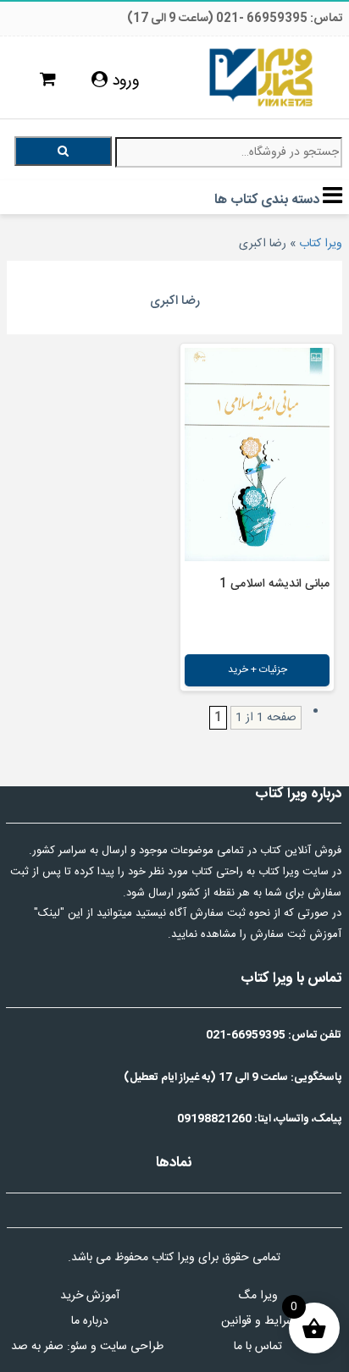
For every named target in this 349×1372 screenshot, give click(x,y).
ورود (124, 81)
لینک (49, 913)
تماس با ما (258, 1346)
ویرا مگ (258, 1296)
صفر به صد (37, 1346)
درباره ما (89, 1321)
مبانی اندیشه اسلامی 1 (274, 584)
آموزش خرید (89, 1296)
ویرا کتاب (320, 244)
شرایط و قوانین (258, 1321)
